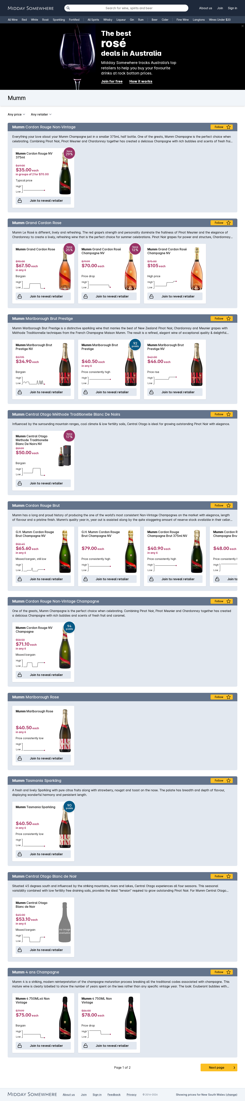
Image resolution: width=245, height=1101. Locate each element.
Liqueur (121, 19)
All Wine (13, 19)
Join (220, 8)
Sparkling (59, 19)
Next (222, 1067)
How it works (140, 81)
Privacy (131, 1094)
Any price (15, 114)
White (34, 19)
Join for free (111, 81)
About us (205, 8)
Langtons (199, 19)
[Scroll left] (12, 178)
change (231, 1094)
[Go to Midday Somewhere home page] (30, 8)
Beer (155, 19)
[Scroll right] (232, 178)
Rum (141, 19)
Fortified (74, 19)
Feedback (114, 1094)
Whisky (107, 19)
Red (24, 19)
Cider (165, 19)
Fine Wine (183, 19)
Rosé (45, 19)
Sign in (232, 8)
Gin (132, 19)
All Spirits (93, 19)
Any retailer (39, 114)
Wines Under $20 (220, 19)
